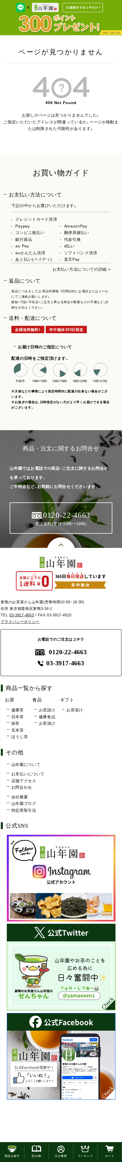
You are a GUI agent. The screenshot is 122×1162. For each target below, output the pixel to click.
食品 (37, 699)
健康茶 (17, 710)
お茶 (9, 699)
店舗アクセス (23, 780)
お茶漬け (47, 723)
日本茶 (17, 716)
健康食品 (47, 716)
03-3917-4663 (21, 615)
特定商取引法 (23, 810)
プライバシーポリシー (20, 622)
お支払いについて (28, 774)
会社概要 (19, 797)
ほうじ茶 (19, 736)
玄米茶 (17, 730)
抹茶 (15, 723)
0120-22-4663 (68, 652)
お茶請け (47, 710)
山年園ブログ (23, 803)
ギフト (67, 699)
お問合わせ (21, 787)
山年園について (25, 764)
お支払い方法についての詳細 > (81, 269)
